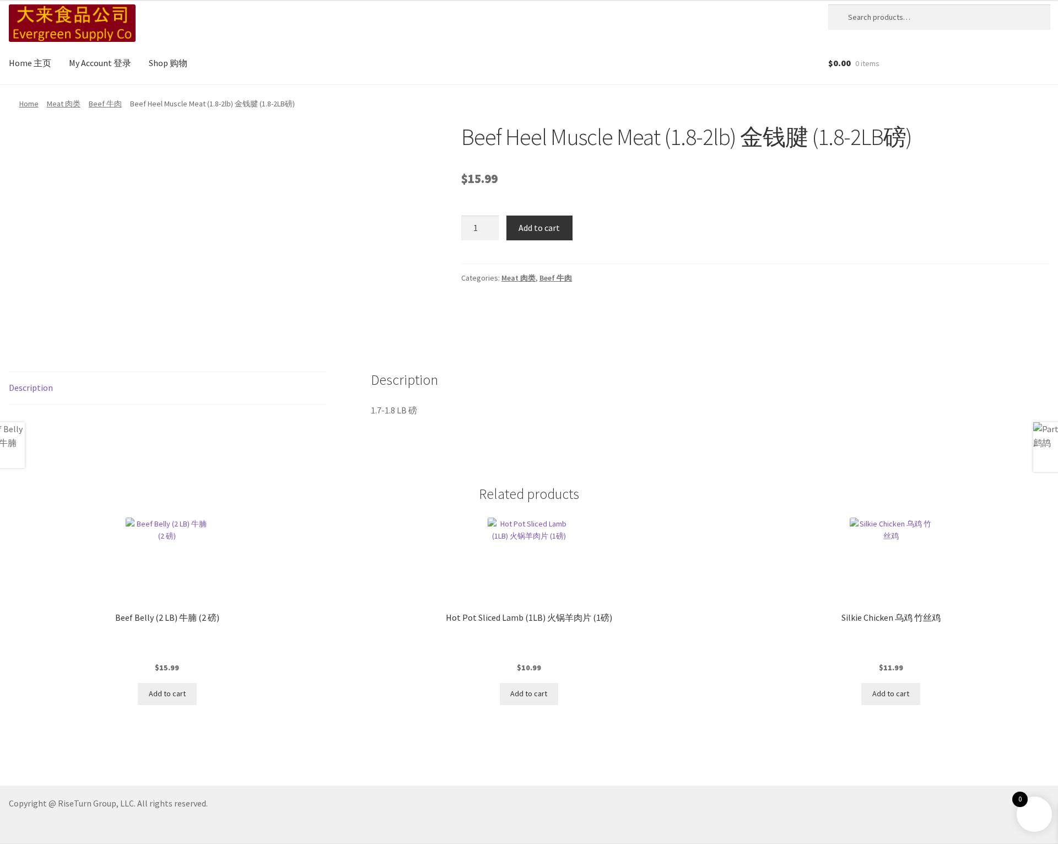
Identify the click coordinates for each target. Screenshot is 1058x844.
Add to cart (539, 227)
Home (29, 104)
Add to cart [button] (167, 693)
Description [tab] (31, 387)
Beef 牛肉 (105, 104)
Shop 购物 (168, 62)
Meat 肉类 (63, 104)
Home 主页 (30, 62)
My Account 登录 (100, 62)
